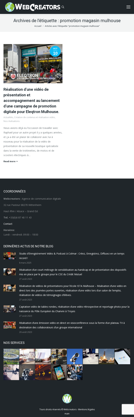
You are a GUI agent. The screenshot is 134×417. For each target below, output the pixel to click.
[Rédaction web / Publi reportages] (91, 357)
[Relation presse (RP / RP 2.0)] (75, 372)
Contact (7, 223)
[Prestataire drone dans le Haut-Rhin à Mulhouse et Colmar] (11, 357)
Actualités (8, 117)
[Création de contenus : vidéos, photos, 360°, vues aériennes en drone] (11, 372)
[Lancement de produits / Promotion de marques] (107, 357)
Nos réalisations (11, 121)
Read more (9, 161)
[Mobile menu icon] (128, 7)
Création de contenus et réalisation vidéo (34, 117)
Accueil (37, 26)
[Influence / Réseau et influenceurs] (27, 372)
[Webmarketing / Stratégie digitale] (43, 372)
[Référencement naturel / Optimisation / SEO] (123, 357)
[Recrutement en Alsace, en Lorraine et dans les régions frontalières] (43, 357)
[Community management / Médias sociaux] (59, 372)
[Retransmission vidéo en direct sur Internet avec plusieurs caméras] (59, 357)
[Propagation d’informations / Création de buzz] (75, 357)
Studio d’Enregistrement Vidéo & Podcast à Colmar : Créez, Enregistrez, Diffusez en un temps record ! (71, 256)
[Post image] (9, 255)
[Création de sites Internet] (27, 357)
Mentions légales (86, 409)
